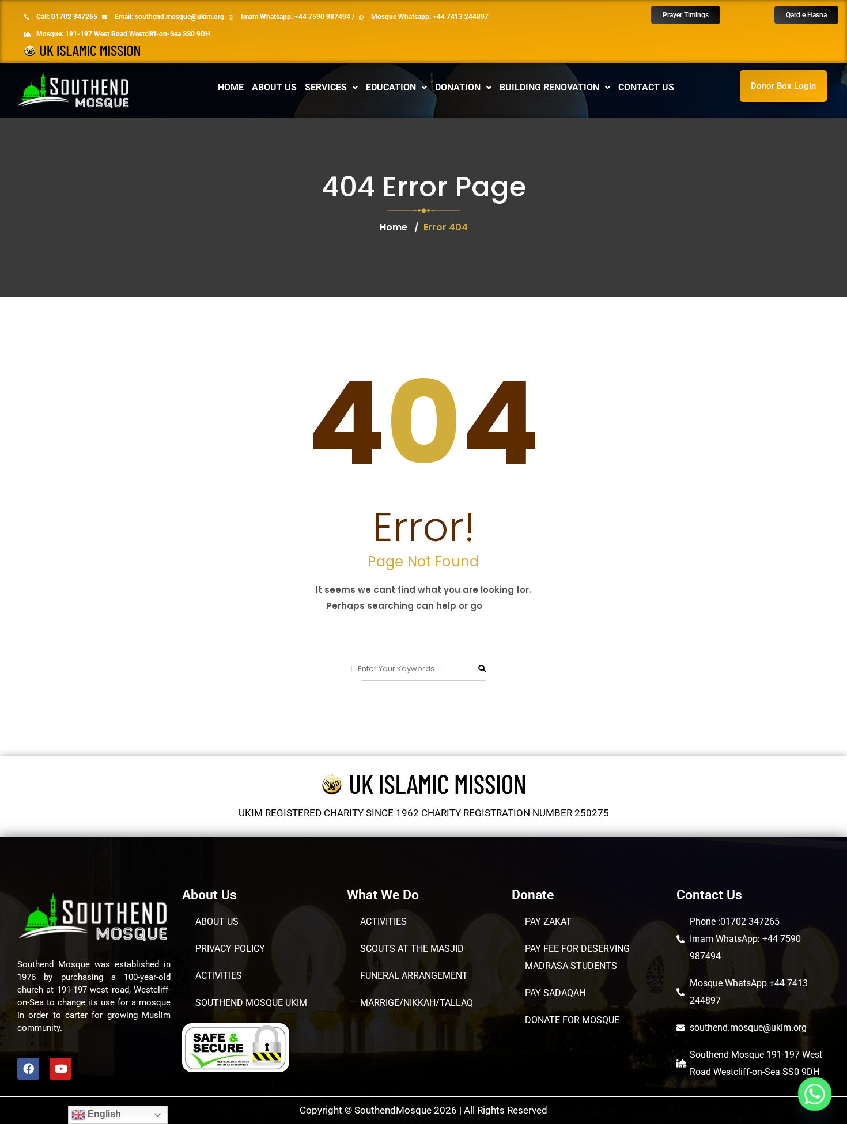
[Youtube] (60, 1069)
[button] (331, 88)
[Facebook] (28, 1069)
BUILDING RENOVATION (549, 87)
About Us (274, 87)
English (103, 1114)
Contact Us (646, 87)
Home (231, 87)
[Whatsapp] (814, 1094)
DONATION (458, 87)
